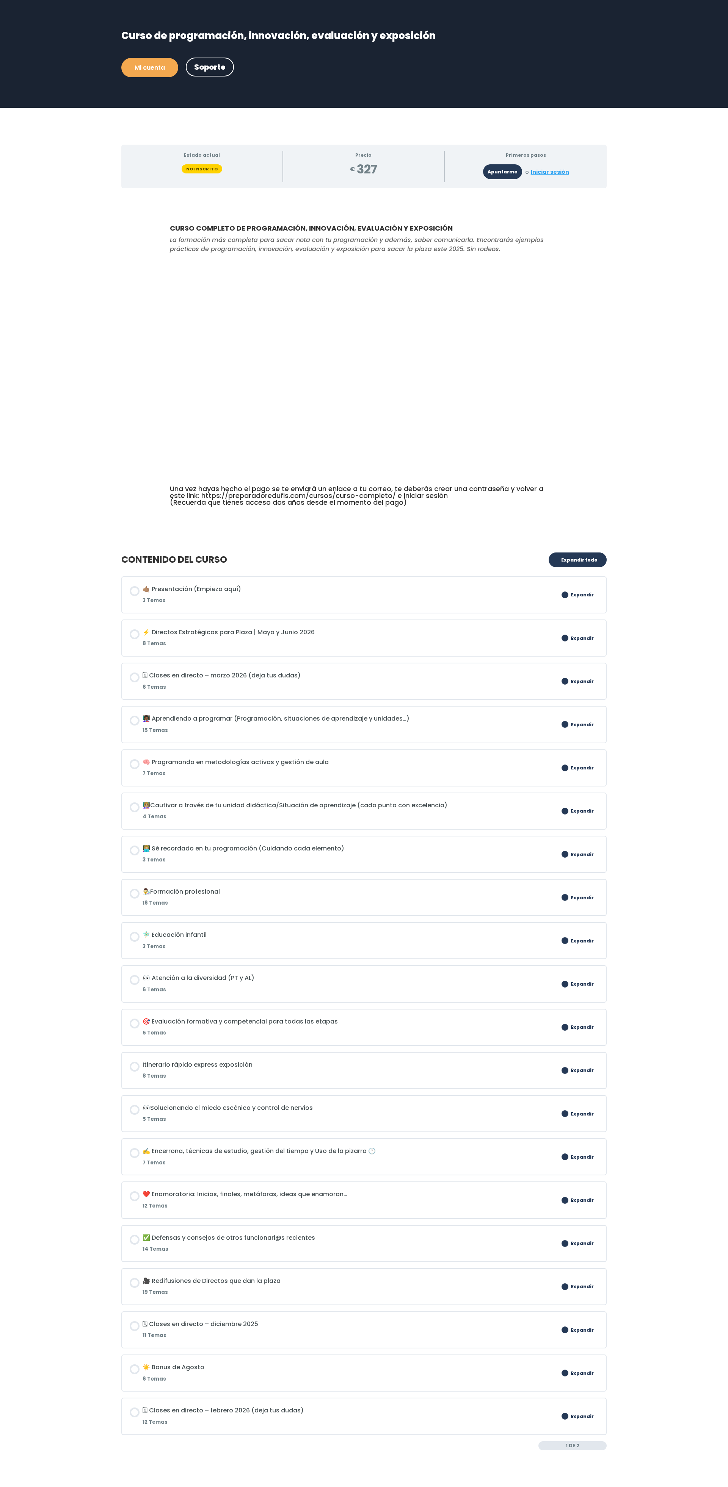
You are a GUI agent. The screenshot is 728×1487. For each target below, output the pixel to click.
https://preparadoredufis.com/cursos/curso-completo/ (298, 495)
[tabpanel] (364, 367)
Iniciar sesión (550, 172)
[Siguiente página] (602, 1445)
